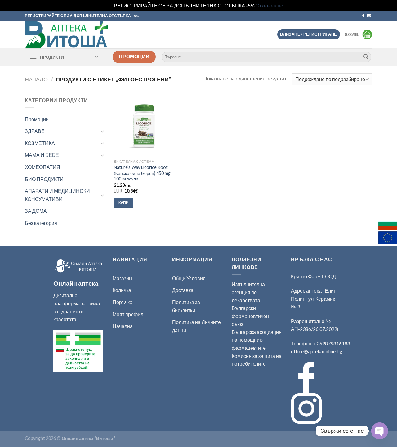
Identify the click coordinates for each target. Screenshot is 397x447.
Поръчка (122, 302)
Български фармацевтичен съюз (250, 316)
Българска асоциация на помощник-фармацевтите (257, 340)
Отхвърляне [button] (269, 5)
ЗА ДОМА (36, 211)
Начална (123, 326)
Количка (122, 290)
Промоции (37, 119)
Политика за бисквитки (186, 306)
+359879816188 (332, 343)
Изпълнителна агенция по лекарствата (248, 292)
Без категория (41, 223)
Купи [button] (123, 203)
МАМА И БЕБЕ (42, 155)
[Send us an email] (369, 16)
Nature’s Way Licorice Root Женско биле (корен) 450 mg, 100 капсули (143, 173)
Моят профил (128, 314)
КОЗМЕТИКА (40, 143)
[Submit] (365, 57)
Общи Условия (189, 278)
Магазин (122, 278)
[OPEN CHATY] (379, 430)
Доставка (183, 290)
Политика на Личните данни (196, 326)
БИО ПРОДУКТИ (44, 179)
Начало (36, 79)
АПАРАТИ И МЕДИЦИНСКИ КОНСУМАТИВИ (57, 195)
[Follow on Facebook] (363, 16)
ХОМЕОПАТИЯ (42, 167)
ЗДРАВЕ (35, 131)
